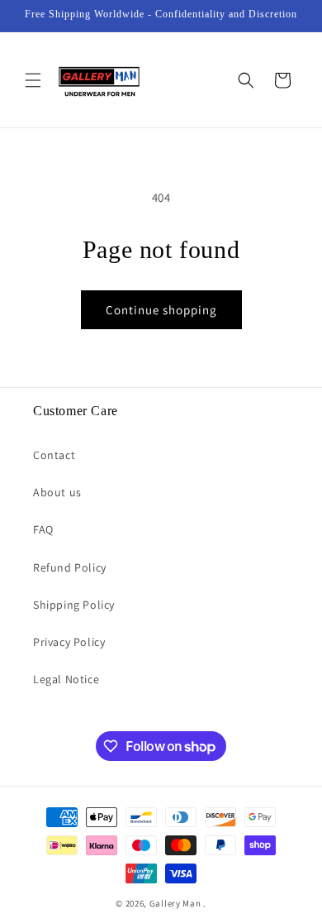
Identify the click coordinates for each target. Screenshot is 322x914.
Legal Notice (66, 679)
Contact (54, 454)
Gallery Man (175, 903)
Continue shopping (161, 310)
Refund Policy (70, 567)
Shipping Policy (74, 604)
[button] (33, 80)
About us (57, 492)
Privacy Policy (69, 641)
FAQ (43, 529)
